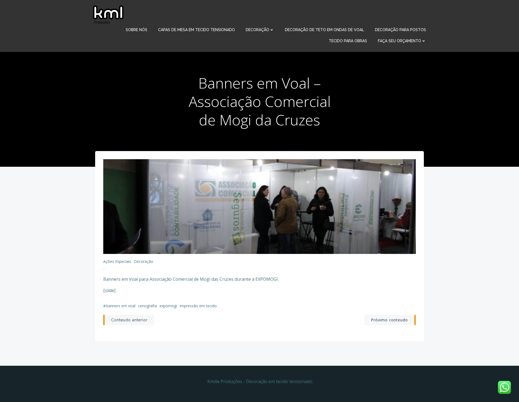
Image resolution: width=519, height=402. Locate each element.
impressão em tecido (198, 305)
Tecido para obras (348, 41)
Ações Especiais (117, 261)
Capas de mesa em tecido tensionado (196, 30)
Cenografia (147, 305)
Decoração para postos (400, 30)
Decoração (257, 30)
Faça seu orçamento (399, 41)
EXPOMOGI (168, 305)
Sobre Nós (136, 30)
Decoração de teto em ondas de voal (324, 30)
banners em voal (120, 305)
